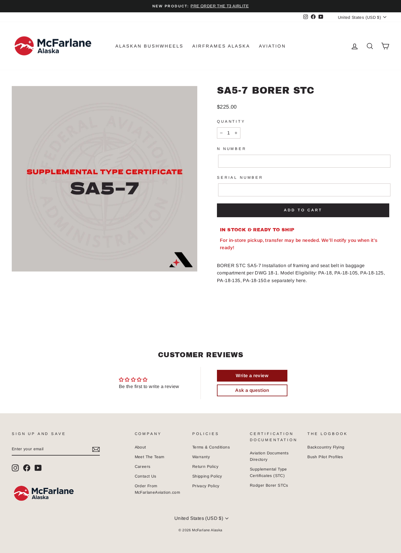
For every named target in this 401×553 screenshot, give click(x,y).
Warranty (201, 457)
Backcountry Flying (325, 447)
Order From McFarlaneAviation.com (157, 489)
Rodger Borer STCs (269, 485)
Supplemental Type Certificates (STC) (268, 472)
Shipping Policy (207, 476)
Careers (143, 466)
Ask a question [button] (252, 390)
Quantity (231, 121)
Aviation (272, 45)
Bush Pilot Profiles (325, 457)
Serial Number (240, 177)
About (140, 447)
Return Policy (205, 466)
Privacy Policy (206, 486)
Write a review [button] (252, 375)
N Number (231, 148)
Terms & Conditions (211, 447)
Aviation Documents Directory (269, 456)
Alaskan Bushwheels (149, 45)
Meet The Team (149, 457)
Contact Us (145, 476)
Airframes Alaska (221, 45)
